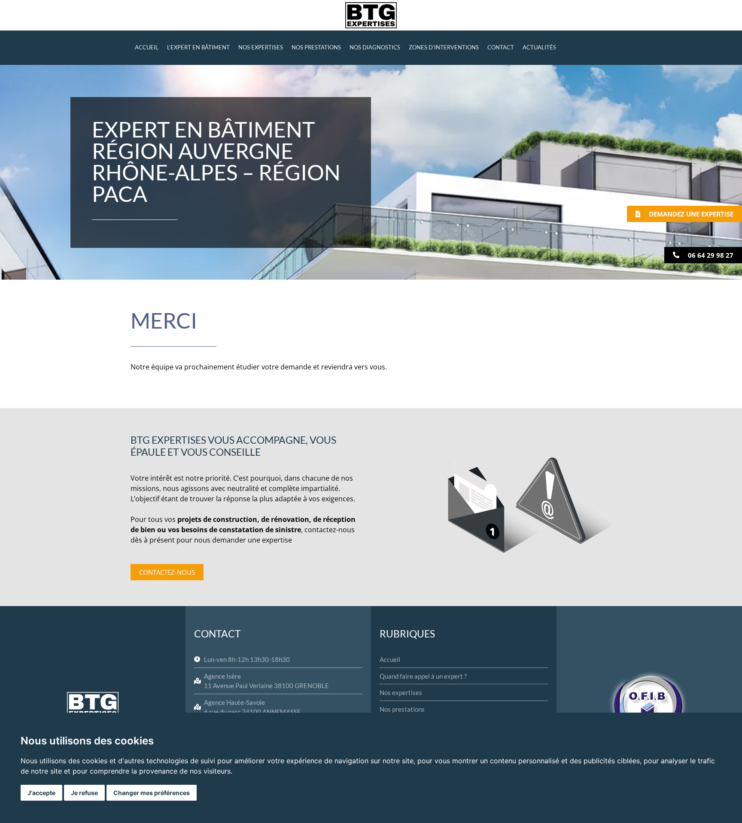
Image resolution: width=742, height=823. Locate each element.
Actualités (539, 47)
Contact (500, 47)
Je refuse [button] (84, 792)
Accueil (146, 47)
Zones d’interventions (444, 47)
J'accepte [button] (41, 792)
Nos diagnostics (375, 47)
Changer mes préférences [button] (151, 792)
